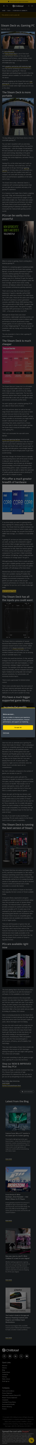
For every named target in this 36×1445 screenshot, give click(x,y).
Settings (6, 733)
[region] (18, 722)
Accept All (18, 727)
